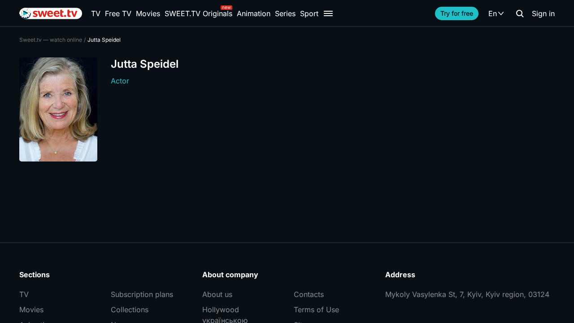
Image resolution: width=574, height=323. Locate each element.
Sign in (543, 13)
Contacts (309, 294)
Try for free (456, 13)
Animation (253, 13)
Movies (148, 13)
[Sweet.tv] (50, 13)
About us (217, 294)
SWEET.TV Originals (198, 13)
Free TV (118, 13)
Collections (129, 309)
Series (285, 13)
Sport (309, 13)
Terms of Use (316, 309)
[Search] (519, 13)
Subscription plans (142, 294)
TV (95, 13)
